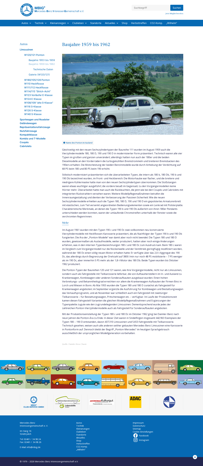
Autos (25, 23)
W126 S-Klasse (32, 110)
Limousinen (26, 49)
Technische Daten (43, 69)
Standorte (95, 23)
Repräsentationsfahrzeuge (35, 127)
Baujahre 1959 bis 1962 (42, 63)
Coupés (24, 142)
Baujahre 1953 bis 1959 (42, 60)
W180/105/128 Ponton (37, 79)
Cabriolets (26, 146)
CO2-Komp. (156, 23)
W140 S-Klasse (32, 114)
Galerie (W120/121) (39, 74)
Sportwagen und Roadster (34, 119)
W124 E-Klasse (32, 98)
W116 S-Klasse (32, 106)
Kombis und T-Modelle (32, 138)
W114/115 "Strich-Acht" (37, 91)
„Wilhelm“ (171, 23)
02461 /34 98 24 (32, 439)
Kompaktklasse (28, 134)
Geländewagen (28, 123)
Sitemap (137, 428)
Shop (125, 23)
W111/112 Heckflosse (36, 87)
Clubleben (78, 23)
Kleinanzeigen (58, 23)
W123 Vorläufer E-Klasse (38, 95)
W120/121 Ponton (34, 54)
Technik (39, 23)
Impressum (138, 422)
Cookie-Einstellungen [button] (143, 431)
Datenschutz (139, 425)
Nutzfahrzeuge (28, 130)
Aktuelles (110, 23)
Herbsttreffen (139, 23)
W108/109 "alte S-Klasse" (38, 102)
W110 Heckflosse (34, 83)
